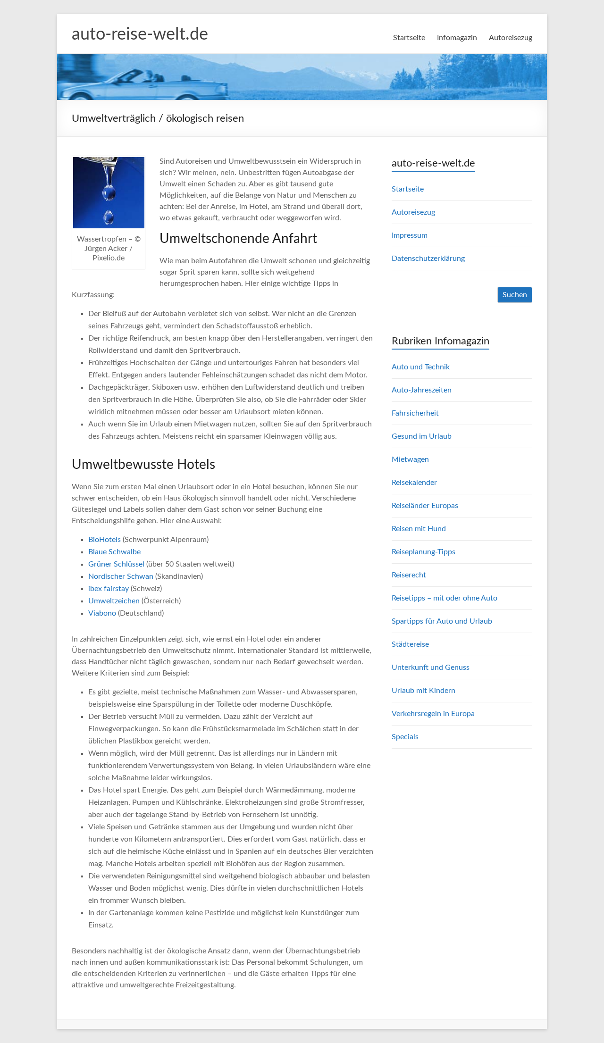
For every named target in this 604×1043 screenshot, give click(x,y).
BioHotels (104, 539)
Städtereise (410, 644)
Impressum (410, 235)
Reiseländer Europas (425, 505)
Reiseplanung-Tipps (423, 552)
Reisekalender (414, 482)
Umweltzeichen (114, 601)
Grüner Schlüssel (116, 564)
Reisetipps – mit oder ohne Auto (444, 598)
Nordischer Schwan (120, 576)
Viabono (102, 613)
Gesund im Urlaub (422, 436)
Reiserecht (409, 575)
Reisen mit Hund (419, 529)
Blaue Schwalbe (114, 552)
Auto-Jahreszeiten (422, 390)
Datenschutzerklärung (428, 258)
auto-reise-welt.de (140, 34)
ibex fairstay (108, 588)
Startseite (409, 38)
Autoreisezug (510, 38)
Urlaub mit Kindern (423, 690)
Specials (405, 737)
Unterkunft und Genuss (431, 667)
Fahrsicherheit (415, 413)
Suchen (515, 295)
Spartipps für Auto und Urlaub (442, 621)
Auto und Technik (421, 367)
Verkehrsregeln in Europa (433, 714)
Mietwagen (410, 459)
